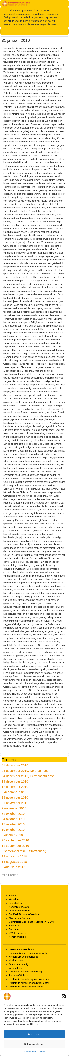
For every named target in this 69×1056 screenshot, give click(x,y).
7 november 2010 (14, 808)
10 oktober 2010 (13, 829)
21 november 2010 (15, 803)
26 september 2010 (15, 840)
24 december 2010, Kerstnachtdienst (28, 776)
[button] (63, 996)
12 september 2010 (15, 846)
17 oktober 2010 (13, 824)
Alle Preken (10, 875)
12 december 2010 (15, 787)
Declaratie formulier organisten (26, 986)
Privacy (41, 1051)
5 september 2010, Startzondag (24, 851)
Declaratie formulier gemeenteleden (29, 979)
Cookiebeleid (29, 1051)
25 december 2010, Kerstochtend (25, 771)
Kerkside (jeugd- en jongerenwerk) (28, 952)
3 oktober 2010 (12, 835)
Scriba (12, 895)
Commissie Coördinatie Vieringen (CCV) (31, 921)
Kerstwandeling (17, 936)
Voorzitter (14, 899)
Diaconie (14, 929)
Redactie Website (18, 975)
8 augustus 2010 (13, 867)
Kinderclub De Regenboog (23, 956)
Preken (9, 759)
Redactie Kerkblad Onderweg (25, 971)
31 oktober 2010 (13, 813)
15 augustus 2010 (14, 862)
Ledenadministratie (19, 910)
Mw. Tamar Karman (20, 918)
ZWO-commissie (18, 933)
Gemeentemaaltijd (19, 964)
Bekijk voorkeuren (34, 1043)
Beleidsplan (15, 903)
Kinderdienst (16, 960)
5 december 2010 (14, 792)
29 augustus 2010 (14, 856)
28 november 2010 (15, 797)
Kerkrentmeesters (19, 906)
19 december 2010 (15, 781)
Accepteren (34, 1034)
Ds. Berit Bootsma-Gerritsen (24, 914)
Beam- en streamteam (21, 949)
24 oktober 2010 (13, 819)
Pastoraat (14, 925)
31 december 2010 (15, 765)
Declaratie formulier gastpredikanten (29, 982)
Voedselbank (16, 967)
